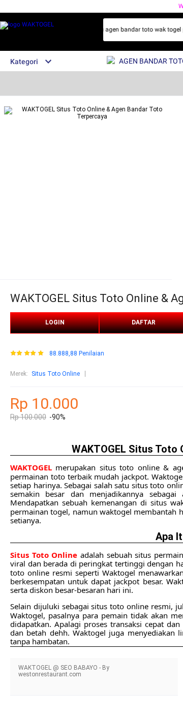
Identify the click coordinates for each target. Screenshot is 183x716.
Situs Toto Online (56, 373)
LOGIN (55, 322)
